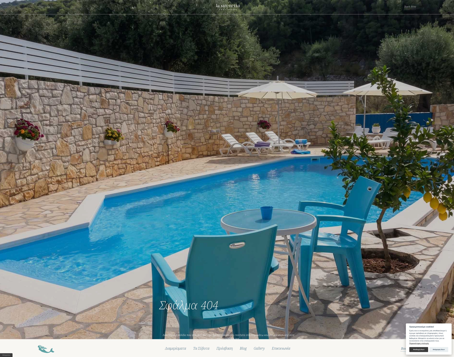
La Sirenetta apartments (228, 7)
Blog (243, 348)
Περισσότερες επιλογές (419, 343)
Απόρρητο (6, 355)
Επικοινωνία (281, 348)
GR (48, 7)
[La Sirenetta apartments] (46, 349)
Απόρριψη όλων (439, 349)
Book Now (410, 6)
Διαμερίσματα (175, 348)
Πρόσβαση (224, 348)
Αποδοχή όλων (418, 349)
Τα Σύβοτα (201, 348)
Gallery (259, 348)
